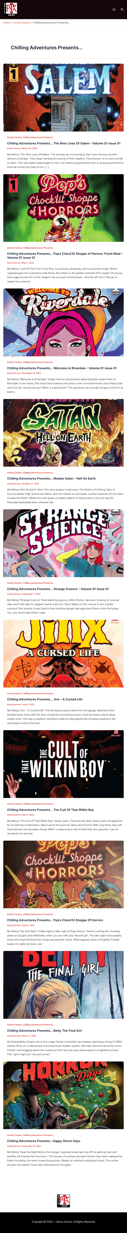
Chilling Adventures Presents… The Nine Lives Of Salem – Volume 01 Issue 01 (64, 143)
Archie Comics (14, 137)
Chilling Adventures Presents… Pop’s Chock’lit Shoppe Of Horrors (55, 920)
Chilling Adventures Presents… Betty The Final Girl (44, 1030)
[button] (122, 9)
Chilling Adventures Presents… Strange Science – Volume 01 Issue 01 (58, 589)
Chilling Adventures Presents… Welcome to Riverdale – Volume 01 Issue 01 (62, 368)
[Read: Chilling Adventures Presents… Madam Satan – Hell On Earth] (63, 432)
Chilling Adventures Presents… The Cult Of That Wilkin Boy (50, 810)
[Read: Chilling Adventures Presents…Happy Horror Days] (63, 1095)
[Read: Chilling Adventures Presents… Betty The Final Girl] (63, 984)
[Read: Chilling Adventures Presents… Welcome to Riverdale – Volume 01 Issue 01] (63, 322)
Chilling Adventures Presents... (39, 137)
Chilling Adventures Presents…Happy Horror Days (43, 1141)
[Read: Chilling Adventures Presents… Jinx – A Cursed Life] (63, 653)
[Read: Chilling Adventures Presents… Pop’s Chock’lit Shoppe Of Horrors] (63, 874)
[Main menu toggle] (113, 9)
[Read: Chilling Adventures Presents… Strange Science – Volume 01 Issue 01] (63, 543)
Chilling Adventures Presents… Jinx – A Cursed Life (45, 699)
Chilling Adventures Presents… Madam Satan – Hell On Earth (51, 478)
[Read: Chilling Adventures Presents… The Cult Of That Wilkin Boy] (63, 763)
